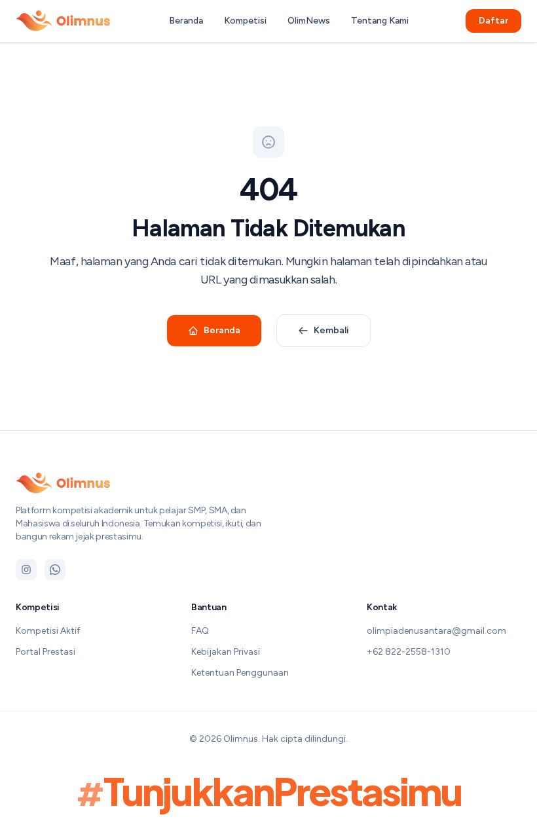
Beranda (186, 20)
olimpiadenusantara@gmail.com (436, 630)
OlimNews (308, 20)
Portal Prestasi (45, 651)
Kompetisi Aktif (48, 630)
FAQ (200, 630)
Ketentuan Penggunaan (240, 672)
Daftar (493, 20)
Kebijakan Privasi (225, 651)
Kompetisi (245, 20)
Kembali (331, 330)
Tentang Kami (380, 20)
